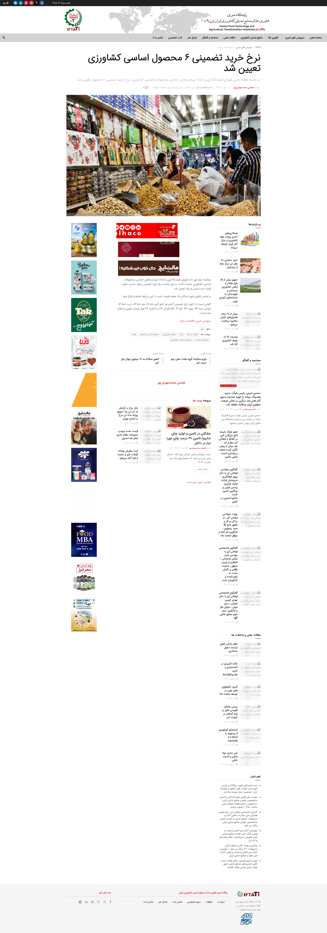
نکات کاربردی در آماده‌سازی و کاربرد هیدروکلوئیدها (229, 669)
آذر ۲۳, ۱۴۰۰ (231, 698)
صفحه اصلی (316, 38)
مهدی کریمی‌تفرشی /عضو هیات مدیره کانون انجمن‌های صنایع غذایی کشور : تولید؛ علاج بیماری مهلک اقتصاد (239, 864)
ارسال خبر (192, 38)
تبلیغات (209, 902)
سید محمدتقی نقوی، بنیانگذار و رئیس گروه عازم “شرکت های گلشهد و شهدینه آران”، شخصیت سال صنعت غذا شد (238, 788)
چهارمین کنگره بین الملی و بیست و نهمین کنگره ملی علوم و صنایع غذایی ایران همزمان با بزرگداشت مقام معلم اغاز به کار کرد (238, 835)
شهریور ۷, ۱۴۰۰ (230, 721)
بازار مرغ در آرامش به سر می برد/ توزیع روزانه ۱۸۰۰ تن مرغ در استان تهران (127, 413)
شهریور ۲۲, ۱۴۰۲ (229, 655)
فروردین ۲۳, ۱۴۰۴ (232, 409)
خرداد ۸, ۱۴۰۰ (230, 745)
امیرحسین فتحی (249, 409)
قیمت (133, 334)
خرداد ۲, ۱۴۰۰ (230, 622)
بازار (181, 334)
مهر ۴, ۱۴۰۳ (221, 87)
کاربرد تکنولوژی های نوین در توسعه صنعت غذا (229, 690)
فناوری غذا (273, 38)
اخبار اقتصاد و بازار (225, 47)
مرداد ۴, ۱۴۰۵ (230, 305)
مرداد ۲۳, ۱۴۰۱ (230, 540)
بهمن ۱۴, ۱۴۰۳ (230, 461)
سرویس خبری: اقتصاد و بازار (195, 321)
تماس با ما (158, 38)
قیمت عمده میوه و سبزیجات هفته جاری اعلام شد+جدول (127, 434)
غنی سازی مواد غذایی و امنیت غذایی (230, 756)
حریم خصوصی (194, 902)
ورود (5, 3)
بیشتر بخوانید (202, 469)
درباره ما (221, 902)
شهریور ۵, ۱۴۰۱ (230, 678)
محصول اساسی (202, 339)
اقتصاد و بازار (192, 334)
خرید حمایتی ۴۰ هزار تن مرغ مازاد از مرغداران (229, 263)
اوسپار (242, 909)
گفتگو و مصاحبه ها (228, 385)
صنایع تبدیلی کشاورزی (252, 38)
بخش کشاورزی (169, 334)
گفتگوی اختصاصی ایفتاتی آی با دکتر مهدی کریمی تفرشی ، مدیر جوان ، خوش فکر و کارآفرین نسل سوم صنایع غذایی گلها (228, 605)
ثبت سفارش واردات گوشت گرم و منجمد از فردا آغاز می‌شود (127, 454)
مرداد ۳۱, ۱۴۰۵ (179, 448)
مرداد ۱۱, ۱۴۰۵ (230, 252)
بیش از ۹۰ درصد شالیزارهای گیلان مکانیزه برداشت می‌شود (229, 319)
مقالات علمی (229, 38)
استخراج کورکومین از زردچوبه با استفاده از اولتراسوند (228, 735)
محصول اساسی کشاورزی (181, 339)
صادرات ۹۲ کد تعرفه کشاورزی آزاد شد (230, 340)
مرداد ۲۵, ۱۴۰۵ (230, 348)
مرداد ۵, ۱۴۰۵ (230, 329)
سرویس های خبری (294, 38)
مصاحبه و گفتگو (210, 38)
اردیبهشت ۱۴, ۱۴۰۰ (228, 764)
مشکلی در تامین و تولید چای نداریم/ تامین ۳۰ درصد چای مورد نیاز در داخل (188, 438)
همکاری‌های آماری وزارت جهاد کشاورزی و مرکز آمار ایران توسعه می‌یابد (229, 240)
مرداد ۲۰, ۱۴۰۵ (230, 271)
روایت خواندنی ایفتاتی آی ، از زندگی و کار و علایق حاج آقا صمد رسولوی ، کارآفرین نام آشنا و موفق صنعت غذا (228, 525)
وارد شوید (201, 482)
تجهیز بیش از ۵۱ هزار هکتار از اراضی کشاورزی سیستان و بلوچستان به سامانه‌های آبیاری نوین (228, 290)
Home (258, 47)
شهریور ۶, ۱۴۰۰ (230, 584)
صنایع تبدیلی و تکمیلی (149, 334)
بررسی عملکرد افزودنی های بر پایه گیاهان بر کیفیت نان (230, 712)
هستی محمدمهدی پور (244, 87)
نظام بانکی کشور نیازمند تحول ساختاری (229, 647)
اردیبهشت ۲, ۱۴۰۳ (229, 506)
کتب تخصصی (175, 38)
